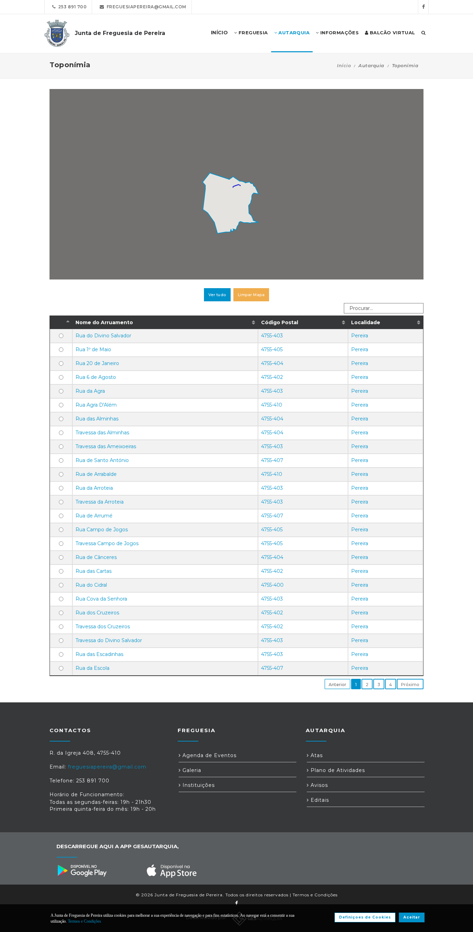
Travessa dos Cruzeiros (102, 626)
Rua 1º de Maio (93, 349)
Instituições (198, 785)
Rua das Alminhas (96, 419)
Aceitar (411, 917)
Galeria (191, 770)
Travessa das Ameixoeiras (105, 446)
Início (344, 65)
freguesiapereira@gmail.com (145, 6)
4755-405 (272, 349)
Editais (319, 800)
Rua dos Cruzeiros (97, 613)
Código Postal (279, 322)
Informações (339, 32)
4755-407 (272, 460)
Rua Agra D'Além (96, 405)
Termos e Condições (315, 894)
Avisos (318, 785)
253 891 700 (71, 6)
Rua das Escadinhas (99, 654)
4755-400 (272, 585)
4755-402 (272, 377)
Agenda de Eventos (209, 755)
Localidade (365, 322)
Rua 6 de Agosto (95, 377)
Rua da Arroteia (94, 488)
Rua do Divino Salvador (103, 335)
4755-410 (271, 405)
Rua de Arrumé (94, 516)
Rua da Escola (92, 668)
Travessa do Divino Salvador (108, 640)
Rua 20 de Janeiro (97, 363)
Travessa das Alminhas (102, 432)
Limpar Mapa (251, 294)
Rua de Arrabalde (96, 474)
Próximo (410, 684)
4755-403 (272, 335)
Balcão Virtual (391, 32)
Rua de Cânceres (96, 557)
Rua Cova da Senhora (101, 599)
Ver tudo (217, 294)
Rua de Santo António (102, 460)
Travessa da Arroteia (99, 502)
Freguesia (252, 32)
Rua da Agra (90, 391)
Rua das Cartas (93, 571)
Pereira (359, 335)
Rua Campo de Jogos (101, 529)
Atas (316, 755)
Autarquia (293, 32)
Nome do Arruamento (104, 322)
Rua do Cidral (91, 585)
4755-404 (272, 363)
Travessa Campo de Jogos (107, 543)
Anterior (337, 684)
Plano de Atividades (337, 770)
